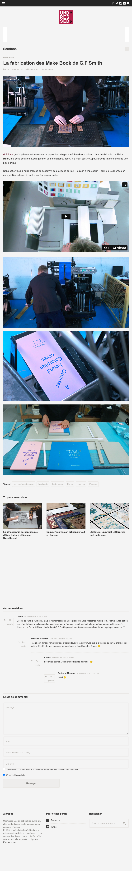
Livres (70, 484)
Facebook (53, 820)
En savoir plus (10, 842)
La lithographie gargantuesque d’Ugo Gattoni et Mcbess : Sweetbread (20, 535)
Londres (81, 484)
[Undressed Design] (66, 17)
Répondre (10, 622)
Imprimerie (8, 57)
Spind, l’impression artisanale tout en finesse (66, 533)
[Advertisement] (66, 34)
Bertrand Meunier (11, 69)
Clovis (20, 616)
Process (93, 484)
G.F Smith (8, 154)
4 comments (47, 69)
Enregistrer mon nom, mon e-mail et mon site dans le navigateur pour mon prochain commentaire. (42, 769)
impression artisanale (23, 484)
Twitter (52, 826)
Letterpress (57, 484)
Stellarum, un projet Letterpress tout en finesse (107, 533)
